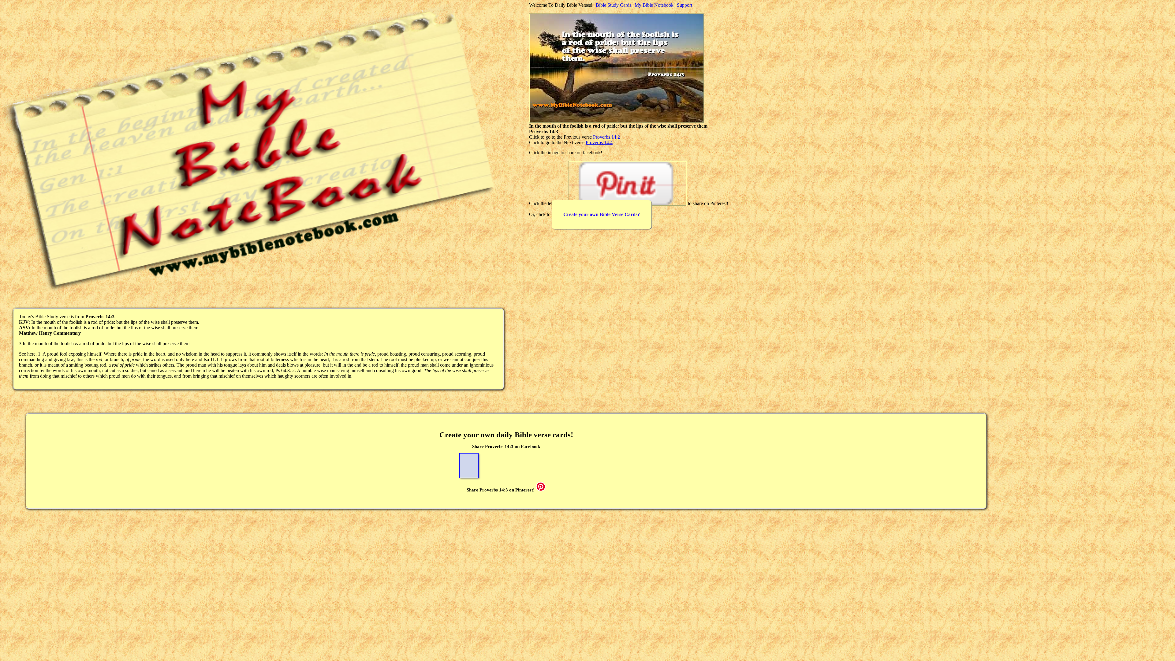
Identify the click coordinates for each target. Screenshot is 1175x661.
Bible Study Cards (614, 5)
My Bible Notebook (654, 5)
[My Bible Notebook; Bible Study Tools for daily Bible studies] (252, 294)
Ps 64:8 (282, 370)
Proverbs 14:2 (606, 137)
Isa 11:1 (210, 359)
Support (684, 5)
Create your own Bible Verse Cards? (601, 214)
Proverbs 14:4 (599, 142)
